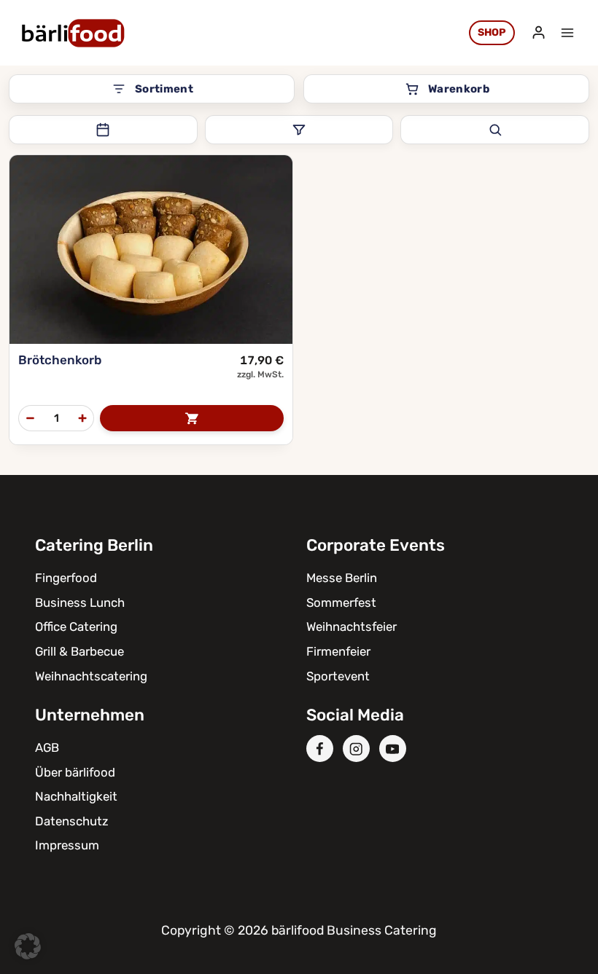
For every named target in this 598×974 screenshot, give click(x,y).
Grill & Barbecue (79, 651)
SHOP (492, 32)
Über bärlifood (75, 772)
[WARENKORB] (192, 418)
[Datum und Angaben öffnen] (103, 129)
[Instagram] (356, 748)
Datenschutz (72, 821)
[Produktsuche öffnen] (494, 129)
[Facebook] (319, 748)
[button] (27, 946)
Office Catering (76, 626)
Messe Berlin (341, 577)
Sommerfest (341, 602)
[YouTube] (392, 748)
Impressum (67, 845)
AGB (47, 747)
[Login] (538, 32)
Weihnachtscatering (91, 676)
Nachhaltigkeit (76, 796)
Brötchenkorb (59, 360)
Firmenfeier (338, 651)
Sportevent (338, 676)
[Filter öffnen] (299, 129)
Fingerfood (66, 577)
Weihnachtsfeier (351, 626)
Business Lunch (80, 602)
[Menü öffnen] (567, 32)
